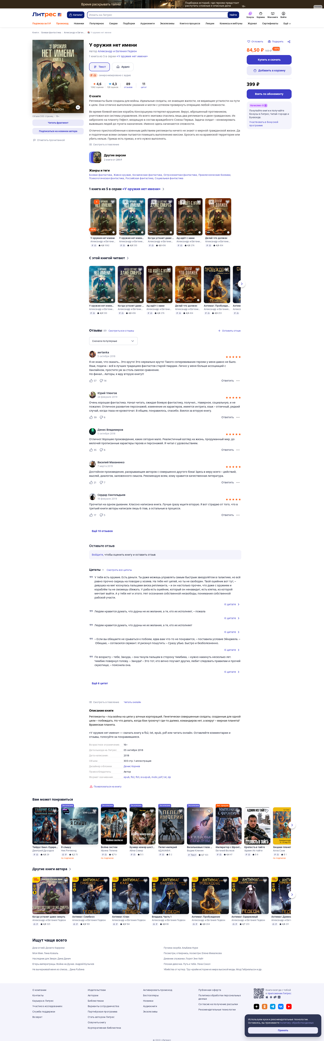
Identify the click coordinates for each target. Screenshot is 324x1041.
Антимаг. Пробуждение (217, 305)
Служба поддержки (43, 1011)
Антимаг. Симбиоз (83, 916)
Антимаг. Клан (120, 916)
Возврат (37, 1017)
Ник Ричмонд (68, 850)
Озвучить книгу (97, 1022)
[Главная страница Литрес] (47, 14)
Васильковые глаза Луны (200, 847)
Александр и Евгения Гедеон (103, 241)
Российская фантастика (139, 178)
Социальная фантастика (169, 178)
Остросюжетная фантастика (180, 174)
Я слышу (66, 847)
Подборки (129, 23)
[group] (165, 354)
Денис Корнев (132, 766)
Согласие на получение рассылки (218, 1004)
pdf (160, 777)
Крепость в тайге (254, 847)
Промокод (62, 23)
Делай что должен (216, 238)
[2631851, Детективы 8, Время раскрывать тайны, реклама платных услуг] (162, 4)
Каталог (78, 14)
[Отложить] (112, 202)
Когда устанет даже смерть (161, 238)
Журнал (252, 23)
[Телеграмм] (272, 1006)
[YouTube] (289, 1006)
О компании (39, 990)
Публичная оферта (209, 990)
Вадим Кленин (195, 850)
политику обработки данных (297, 1022)
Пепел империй (167, 847)
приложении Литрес (279, 993)
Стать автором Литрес (101, 1017)
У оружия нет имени (102, 238)
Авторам (93, 995)
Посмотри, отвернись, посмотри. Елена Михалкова (193, 953)
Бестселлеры (151, 995)
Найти (233, 14)
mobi (154, 777)
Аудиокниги (147, 23)
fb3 (138, 777)
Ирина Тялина (109, 850)
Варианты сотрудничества (103, 1006)
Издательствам (97, 990)
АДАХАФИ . (164, 850)
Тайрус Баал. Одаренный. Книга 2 (45, 847)
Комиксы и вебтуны (231, 23)
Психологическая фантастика (106, 178)
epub (127, 777)
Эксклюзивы (167, 23)
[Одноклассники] (264, 1006)
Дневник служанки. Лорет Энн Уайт (183, 958)
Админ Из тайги (253, 850)
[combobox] (157, 15)
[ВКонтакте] (281, 1006)
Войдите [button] (97, 554)
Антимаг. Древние (282, 916)
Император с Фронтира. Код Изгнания (229, 847)
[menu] (113, 341)
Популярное (96, 23)
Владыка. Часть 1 (161, 916)
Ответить (227, 380)
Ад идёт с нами (186, 238)
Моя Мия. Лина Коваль (45, 953)
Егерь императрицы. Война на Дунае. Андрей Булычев (63, 964)
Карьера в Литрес (42, 1000)
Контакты (38, 995)
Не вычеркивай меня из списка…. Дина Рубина (58, 969)
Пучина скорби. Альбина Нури (181, 947)
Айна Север (136, 850)
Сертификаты (270, 23)
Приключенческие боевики (214, 174)
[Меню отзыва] (237, 380)
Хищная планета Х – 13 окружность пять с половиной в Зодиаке (286, 847)
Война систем (109, 847)
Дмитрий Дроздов (43, 850)
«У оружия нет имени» (132, 56)
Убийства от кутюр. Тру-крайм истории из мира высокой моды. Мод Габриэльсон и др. (213, 969)
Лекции (210, 23)
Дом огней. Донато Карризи (48, 947)
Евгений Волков (225, 850)
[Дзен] (256, 1006)
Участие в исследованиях (47, 1006)
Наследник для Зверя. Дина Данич (51, 958)
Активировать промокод (157, 990)
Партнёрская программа (102, 1011)
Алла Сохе (279, 850)
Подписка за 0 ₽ (41, 23)
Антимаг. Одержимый (245, 916)
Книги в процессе (190, 23)
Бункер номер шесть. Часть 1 (143, 847)
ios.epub (145, 777)
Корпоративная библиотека (104, 1027)
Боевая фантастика (100, 174)
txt (165, 777)
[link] (160, 352)
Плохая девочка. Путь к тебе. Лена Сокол (187, 964)
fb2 (133, 777)
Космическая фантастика (147, 174)
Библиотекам (96, 1000)
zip (169, 777)
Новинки (79, 23)
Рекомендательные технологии (217, 1009)
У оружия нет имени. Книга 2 (132, 238)
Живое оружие (122, 174)
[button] (58, 123)
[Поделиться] (290, 41)
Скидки (113, 23)
